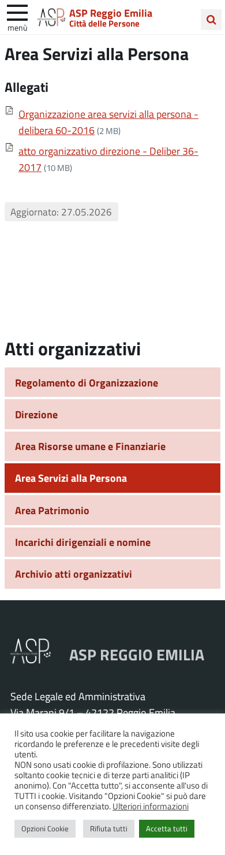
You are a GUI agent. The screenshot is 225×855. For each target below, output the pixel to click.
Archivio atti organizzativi (73, 573)
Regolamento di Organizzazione (86, 382)
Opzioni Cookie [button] (45, 828)
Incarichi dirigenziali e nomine (83, 541)
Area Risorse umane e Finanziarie (90, 445)
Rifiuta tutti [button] (108, 828)
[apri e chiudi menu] (17, 11)
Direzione (36, 414)
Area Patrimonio (52, 510)
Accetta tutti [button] (166, 828)
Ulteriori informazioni (150, 806)
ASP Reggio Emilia (110, 12)
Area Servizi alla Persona (71, 477)
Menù (17, 27)
